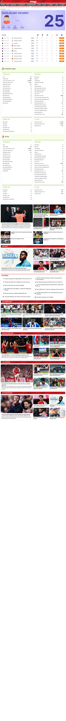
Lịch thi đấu (3, 4)
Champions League (10, 68)
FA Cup (7, 136)
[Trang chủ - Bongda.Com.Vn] (33, 1)
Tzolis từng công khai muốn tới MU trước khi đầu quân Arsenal (32, 6)
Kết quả (7, 4)
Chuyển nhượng (13, 4)
